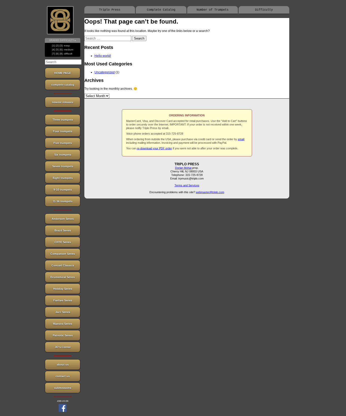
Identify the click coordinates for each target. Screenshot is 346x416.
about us (63, 364)
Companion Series (62, 253)
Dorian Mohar (183, 167)
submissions (62, 387)
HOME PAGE (62, 73)
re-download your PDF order (154, 148)
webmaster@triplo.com (210, 192)
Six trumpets (62, 154)
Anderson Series (63, 218)
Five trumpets (62, 142)
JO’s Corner (63, 347)
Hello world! (102, 56)
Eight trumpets (63, 177)
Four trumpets (62, 131)
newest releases (62, 102)
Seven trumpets (62, 166)
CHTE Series (62, 242)
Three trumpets (62, 119)
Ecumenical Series (62, 277)
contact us (62, 376)
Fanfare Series (62, 300)
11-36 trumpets (62, 201)
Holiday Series (62, 288)
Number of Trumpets (212, 10)
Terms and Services (187, 185)
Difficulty (264, 10)
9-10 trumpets (62, 189)
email (241, 139)
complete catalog (62, 84)
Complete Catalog (161, 10)
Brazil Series (62, 230)
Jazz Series (62, 312)
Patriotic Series (63, 335)
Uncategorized (104, 72)
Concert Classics (62, 265)
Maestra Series (62, 323)
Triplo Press (109, 10)
